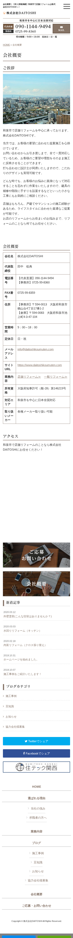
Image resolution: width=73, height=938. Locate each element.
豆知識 (10, 706)
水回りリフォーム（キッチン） (23, 628)
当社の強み (38, 808)
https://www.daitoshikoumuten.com (40, 365)
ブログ (36, 842)
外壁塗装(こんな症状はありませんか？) (28, 614)
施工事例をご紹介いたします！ (23, 672)
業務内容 (36, 831)
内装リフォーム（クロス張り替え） (25, 643)
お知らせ (11, 716)
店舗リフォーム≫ (29, 376)
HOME (6, 45)
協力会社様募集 (15, 726)
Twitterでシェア (37, 741)
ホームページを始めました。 (21, 657)
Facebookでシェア (37, 753)
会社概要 (36, 894)
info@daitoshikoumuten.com (36, 349)
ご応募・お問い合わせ (36, 905)
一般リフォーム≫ (55, 376)
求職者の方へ (38, 817)
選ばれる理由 (36, 798)
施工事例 (11, 696)
